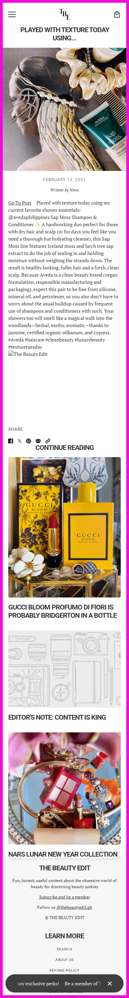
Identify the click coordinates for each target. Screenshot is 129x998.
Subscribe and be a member (64, 897)
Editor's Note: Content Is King (57, 717)
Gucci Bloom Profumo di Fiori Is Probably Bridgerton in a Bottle (62, 611)
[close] (109, 983)
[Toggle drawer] (12, 14)
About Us (64, 960)
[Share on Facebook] (10, 441)
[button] (48, 441)
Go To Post (19, 202)
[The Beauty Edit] (64, 14)
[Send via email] (38, 441)
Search (64, 949)
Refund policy (64, 970)
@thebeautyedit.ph (74, 907)
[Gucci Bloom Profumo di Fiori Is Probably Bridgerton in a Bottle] (64, 527)
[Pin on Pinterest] (28, 441)
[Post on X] (20, 441)
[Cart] (117, 14)
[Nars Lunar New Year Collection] (64, 788)
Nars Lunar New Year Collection (62, 854)
